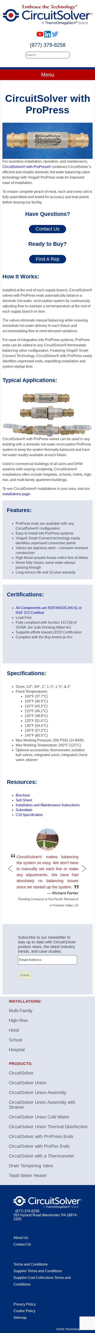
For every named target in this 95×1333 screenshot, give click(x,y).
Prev (11, 868)
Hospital (17, 1049)
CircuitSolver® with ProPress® (26, 167)
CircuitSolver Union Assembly (37, 1092)
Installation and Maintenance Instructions (48, 805)
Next (83, 868)
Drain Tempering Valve (31, 1165)
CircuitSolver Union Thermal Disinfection (48, 1126)
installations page (16, 494)
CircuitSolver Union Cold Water (39, 1116)
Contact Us (22, 1244)
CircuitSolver (21, 1073)
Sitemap (20, 1317)
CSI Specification (29, 815)
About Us (20, 1238)
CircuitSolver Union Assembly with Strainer (42, 1105)
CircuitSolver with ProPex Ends (39, 1146)
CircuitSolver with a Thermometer (41, 1156)
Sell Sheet (24, 800)
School (15, 1039)
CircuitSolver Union (27, 1082)
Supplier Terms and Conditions (37, 1271)
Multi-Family (20, 1010)
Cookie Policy (24, 1311)
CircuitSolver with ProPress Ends (41, 1136)
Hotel (14, 1030)
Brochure (23, 795)
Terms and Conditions (30, 1264)
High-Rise (18, 1020)
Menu (47, 75)
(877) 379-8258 (47, 45)
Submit (24, 975)
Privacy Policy (24, 1304)
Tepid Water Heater (28, 1175)
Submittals (24, 810)
